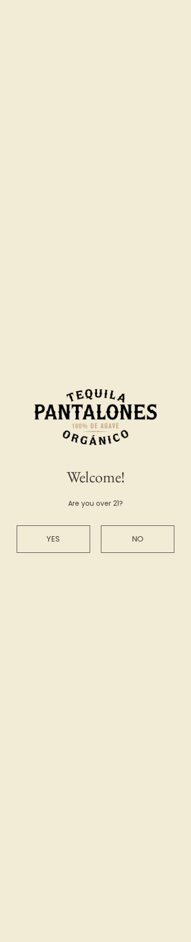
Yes (53, 539)
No (137, 539)
